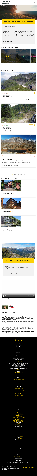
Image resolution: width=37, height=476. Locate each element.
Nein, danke (25, 467)
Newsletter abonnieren (19, 464)
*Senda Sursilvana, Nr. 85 (18, 421)
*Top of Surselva (19, 429)
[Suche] (34, 2)
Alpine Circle (20, 438)
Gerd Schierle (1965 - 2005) (18, 456)
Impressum (19, 382)
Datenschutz (19, 381)
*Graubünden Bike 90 (18, 424)
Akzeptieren (31, 467)
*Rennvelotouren (18, 435)
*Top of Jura (18, 427)
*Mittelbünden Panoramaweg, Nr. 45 (18, 417)
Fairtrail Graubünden (19, 395)
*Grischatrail (18, 425)
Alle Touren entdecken (19, 174)
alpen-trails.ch (19, 400)
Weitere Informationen (5, 473)
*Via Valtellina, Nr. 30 (18, 416)
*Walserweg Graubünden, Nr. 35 (18, 420)
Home (12, 1)
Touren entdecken (8, 41)
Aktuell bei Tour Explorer (19, 393)
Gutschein (13, 2)
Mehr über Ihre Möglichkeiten (13, 273)
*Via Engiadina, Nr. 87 (18, 415)
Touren (15, 1)
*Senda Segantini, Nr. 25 (18, 413)
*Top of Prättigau (18, 428)
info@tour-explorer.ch (18, 372)
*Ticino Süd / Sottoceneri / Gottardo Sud (18, 433)
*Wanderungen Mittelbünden (18, 412)
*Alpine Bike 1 (18, 423)
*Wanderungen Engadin (18, 414)
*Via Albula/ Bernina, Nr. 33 (18, 419)
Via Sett (21, 439)
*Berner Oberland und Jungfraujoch (18, 430)
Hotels (27, 1)
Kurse (23, 1)
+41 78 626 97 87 (18, 369)
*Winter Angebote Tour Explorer (18, 436)
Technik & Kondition (19, 388)
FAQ (21, 2)
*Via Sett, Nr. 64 (18, 418)
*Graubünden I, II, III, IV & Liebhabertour (18, 432)
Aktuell (19, 1)
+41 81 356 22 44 (18, 361)
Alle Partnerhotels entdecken (19, 240)
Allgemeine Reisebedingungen (19, 379)
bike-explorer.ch (19, 403)
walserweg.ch (19, 402)
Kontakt (17, 2)
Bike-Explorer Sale (19, 404)
